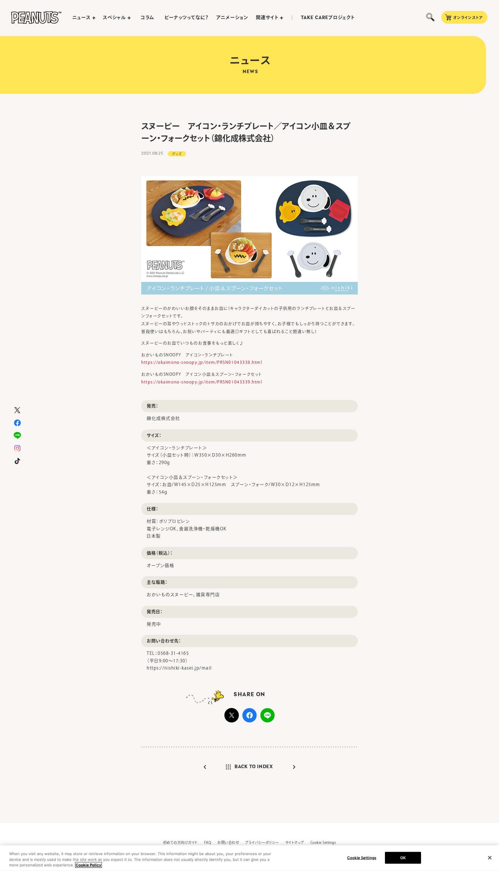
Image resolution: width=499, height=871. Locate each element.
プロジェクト (328, 17)
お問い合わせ (228, 842)
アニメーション (232, 17)
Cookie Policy (88, 865)
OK (403, 857)
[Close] (489, 857)
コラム (147, 17)
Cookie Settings (323, 842)
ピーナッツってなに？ (186, 17)
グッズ (177, 153)
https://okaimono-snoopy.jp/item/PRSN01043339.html (201, 382)
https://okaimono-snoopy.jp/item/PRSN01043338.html (201, 362)
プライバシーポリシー (262, 842)
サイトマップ (294, 842)
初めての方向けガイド (180, 842)
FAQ (207, 842)
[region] (249, 858)
